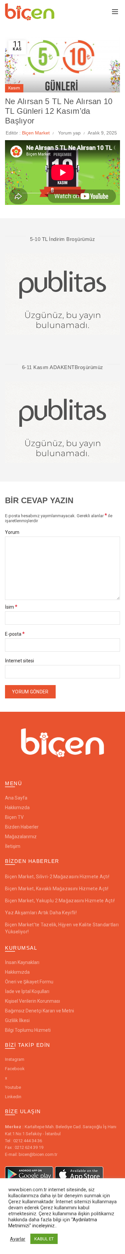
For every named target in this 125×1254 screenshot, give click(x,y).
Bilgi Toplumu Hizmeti (28, 1030)
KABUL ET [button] (44, 1238)
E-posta (15, 634)
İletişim (12, 846)
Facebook (15, 1068)
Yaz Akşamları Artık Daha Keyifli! (41, 912)
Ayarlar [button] (17, 1239)
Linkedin (13, 1096)
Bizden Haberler (22, 827)
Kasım (14, 88)
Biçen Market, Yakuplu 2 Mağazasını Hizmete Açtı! (60, 900)
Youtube (13, 1087)
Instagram (14, 1059)
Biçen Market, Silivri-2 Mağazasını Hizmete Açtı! (57, 876)
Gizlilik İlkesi (17, 1020)
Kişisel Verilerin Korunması (32, 1001)
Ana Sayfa (16, 798)
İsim (11, 607)
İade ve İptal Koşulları (27, 991)
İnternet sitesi (19, 660)
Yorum (12, 532)
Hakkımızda (17, 807)
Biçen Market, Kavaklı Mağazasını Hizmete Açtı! (57, 888)
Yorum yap (69, 132)
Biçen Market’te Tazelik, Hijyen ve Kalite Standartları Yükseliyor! (62, 928)
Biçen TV (14, 817)
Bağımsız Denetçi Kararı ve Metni (39, 1010)
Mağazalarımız (21, 836)
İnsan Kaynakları (22, 962)
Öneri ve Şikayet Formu (29, 981)
